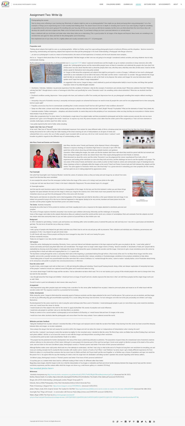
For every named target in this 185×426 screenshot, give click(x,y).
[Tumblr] (146, 422)
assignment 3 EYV (75, 63)
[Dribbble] (113, 422)
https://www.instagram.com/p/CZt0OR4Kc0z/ (67, 386)
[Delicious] (117, 422)
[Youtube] (154, 422)
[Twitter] (142, 422)
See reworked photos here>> (42, 368)
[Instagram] (150, 422)
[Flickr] (121, 422)
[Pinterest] (134, 422)
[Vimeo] (130, 422)
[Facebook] (138, 422)
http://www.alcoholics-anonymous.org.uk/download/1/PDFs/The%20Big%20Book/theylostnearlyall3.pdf (81, 374)
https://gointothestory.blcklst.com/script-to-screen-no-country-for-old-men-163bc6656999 (105, 389)
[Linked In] (126, 422)
